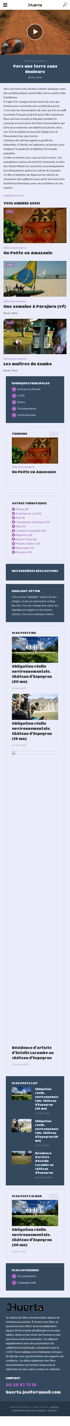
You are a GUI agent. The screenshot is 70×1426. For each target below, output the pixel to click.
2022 (6, 247)
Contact (53, 1410)
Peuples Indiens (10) (28, 543)
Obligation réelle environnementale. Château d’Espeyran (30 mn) (32, 673)
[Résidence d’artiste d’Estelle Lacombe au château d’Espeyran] (35, 897)
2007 (26, 60)
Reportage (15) (25, 547)
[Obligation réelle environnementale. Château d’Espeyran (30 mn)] (35, 650)
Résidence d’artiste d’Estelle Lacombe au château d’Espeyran (33, 1053)
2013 (6, 358)
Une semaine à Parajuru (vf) (35, 306)
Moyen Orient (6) (26, 539)
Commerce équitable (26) (31, 530)
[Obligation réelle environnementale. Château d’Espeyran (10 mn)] (35, 707)
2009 (6, 301)
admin (54, 1407)
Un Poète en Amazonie (28, 253)
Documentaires (38, 60)
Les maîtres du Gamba (28, 364)
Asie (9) (20, 517)
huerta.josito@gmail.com (33, 1392)
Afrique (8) (22, 509)
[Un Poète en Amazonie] (35, 450)
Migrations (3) (24, 535)
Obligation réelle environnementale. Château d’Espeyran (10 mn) (32, 731)
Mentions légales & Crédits (29, 1410)
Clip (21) (20, 526)
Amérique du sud (14, 195)
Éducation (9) (24, 552)
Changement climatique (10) (33, 522)
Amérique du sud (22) (28, 513)
